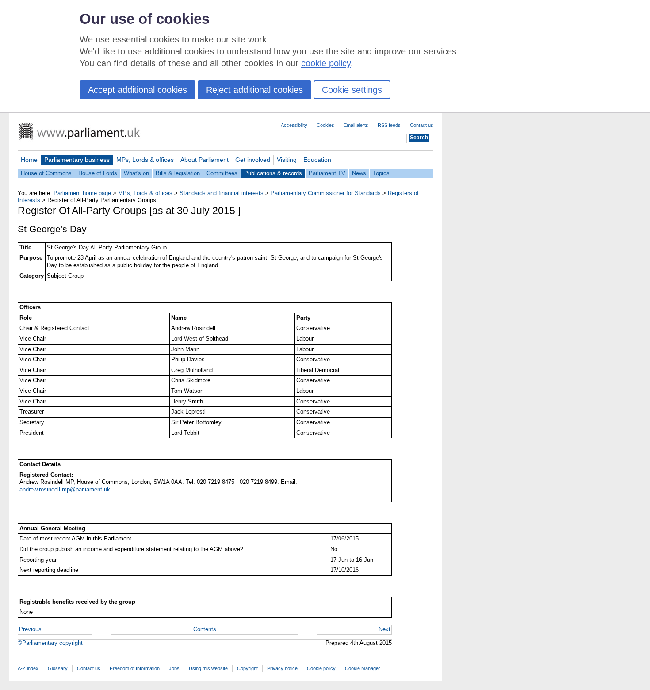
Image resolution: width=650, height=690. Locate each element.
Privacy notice (282, 668)
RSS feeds (389, 125)
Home (29, 159)
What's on (136, 173)
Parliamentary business (77, 159)
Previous (30, 629)
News (359, 173)
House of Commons (46, 173)
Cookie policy (321, 668)
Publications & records (273, 173)
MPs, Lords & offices (145, 159)
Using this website (208, 668)
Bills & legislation (178, 173)
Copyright (247, 668)
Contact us (421, 125)
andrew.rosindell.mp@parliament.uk (64, 489)
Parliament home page (82, 193)
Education (317, 159)
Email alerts (356, 125)
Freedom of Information (135, 668)
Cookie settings (352, 90)
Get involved (252, 159)
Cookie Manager (362, 668)
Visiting (287, 159)
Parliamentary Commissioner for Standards (326, 193)
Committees (221, 173)
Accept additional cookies (137, 90)
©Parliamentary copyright (50, 643)
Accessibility (294, 125)
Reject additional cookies (254, 90)
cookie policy (326, 63)
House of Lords (97, 173)
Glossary (58, 668)
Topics (381, 173)
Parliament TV (327, 173)
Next (384, 629)
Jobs (174, 668)
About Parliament (204, 159)
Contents (204, 629)
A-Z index (28, 668)
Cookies (325, 125)
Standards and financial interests (222, 193)
